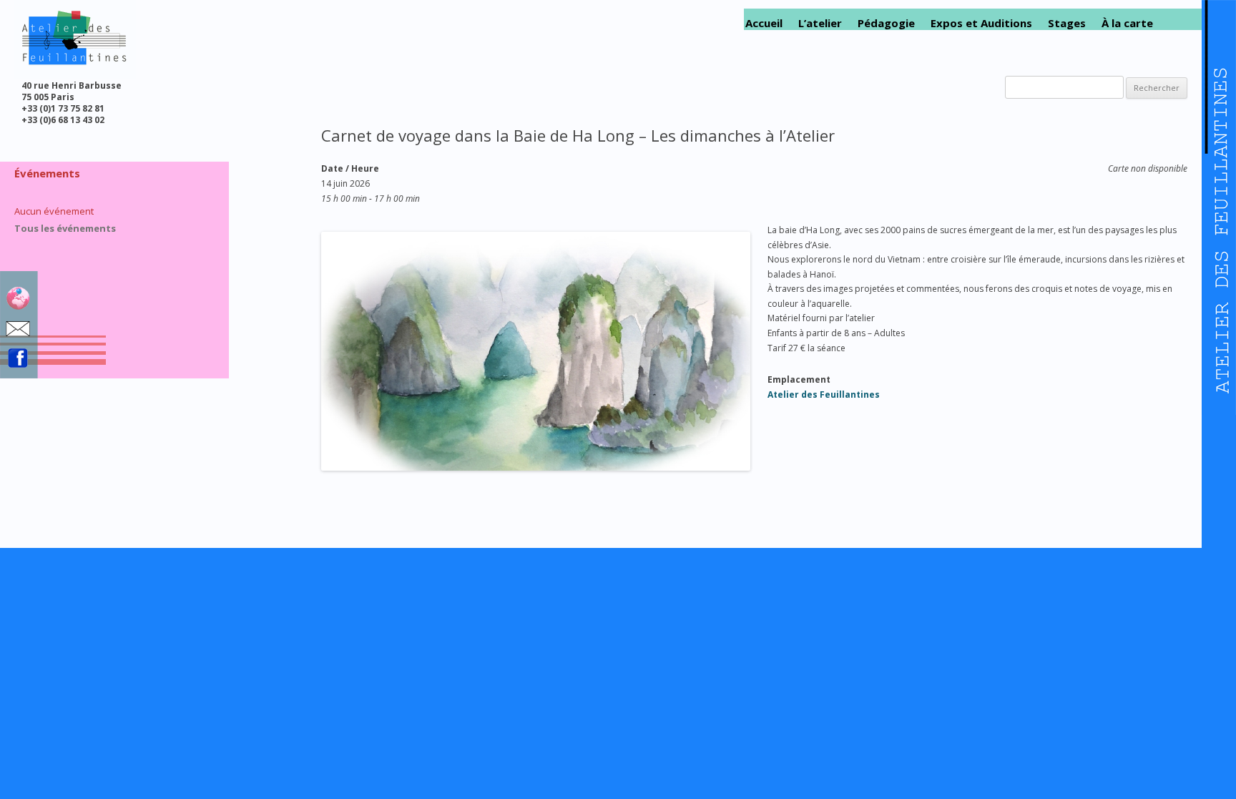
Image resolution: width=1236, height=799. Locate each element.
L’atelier (820, 23)
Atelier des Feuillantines (823, 394)
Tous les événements (65, 228)
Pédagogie (886, 23)
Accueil (764, 23)
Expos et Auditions (981, 23)
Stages (1067, 23)
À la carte (1127, 23)
